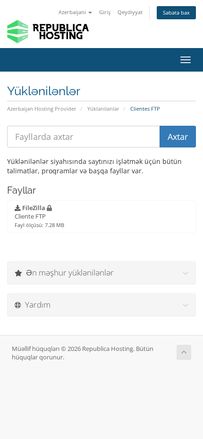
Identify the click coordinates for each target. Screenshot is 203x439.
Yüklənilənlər (103, 108)
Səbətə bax (176, 12)
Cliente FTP (39, 216)
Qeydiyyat (130, 12)
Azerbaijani (73, 12)
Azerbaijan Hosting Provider (41, 108)
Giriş (104, 12)
